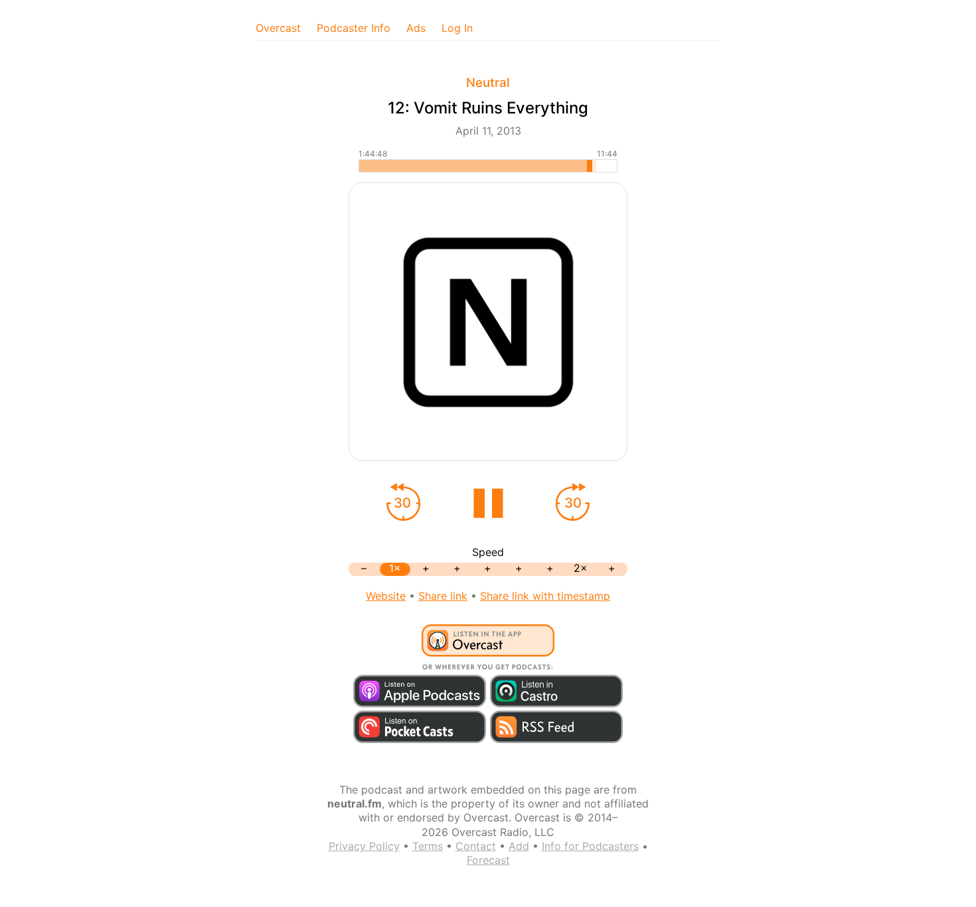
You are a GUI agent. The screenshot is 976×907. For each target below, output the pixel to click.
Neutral (488, 82)
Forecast (488, 860)
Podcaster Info (353, 28)
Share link (442, 595)
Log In (457, 28)
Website (386, 595)
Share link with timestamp (545, 595)
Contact (475, 846)
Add (519, 846)
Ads (416, 28)
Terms (427, 846)
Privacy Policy (364, 846)
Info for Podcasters (590, 846)
